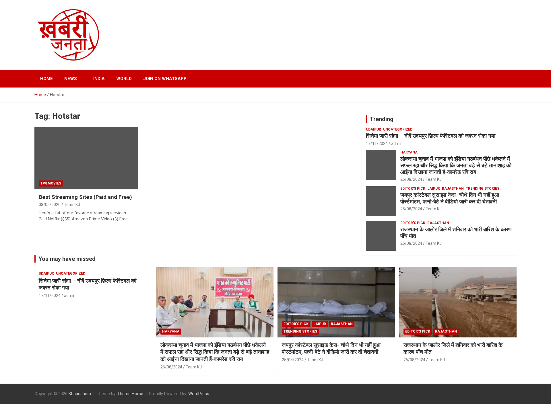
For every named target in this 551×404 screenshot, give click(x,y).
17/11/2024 (377, 143)
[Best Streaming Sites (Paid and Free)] (86, 158)
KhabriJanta (80, 393)
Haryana (409, 152)
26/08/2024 (411, 179)
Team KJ (72, 204)
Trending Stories (482, 189)
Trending (381, 119)
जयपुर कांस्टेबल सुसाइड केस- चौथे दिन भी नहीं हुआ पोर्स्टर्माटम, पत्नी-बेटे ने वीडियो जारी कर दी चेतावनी (449, 198)
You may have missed (67, 258)
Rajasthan (453, 189)
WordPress (198, 393)
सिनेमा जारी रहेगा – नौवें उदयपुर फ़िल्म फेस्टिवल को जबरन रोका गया (430, 136)
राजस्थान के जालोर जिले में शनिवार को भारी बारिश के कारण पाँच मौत (456, 232)
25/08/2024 (411, 209)
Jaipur (433, 189)
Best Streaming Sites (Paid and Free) (85, 197)
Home (46, 78)
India (99, 78)
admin (397, 143)
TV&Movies (50, 183)
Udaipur (373, 129)
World (124, 78)
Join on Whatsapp (165, 78)
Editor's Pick (412, 189)
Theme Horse (130, 393)
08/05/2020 (50, 204)
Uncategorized (397, 129)
